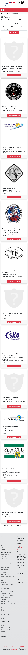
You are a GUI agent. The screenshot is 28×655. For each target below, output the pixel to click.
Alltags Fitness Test (5, 615)
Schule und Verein (5, 588)
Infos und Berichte (5, 633)
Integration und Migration (7, 563)
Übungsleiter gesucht (6, 639)
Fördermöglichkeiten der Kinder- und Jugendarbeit (7, 585)
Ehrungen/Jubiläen (5, 561)
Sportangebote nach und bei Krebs (8, 609)
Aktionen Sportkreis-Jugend (7, 576)
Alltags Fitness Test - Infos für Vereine (8, 617)
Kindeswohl (4, 582)
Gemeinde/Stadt (14, 23)
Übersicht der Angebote (7, 595)
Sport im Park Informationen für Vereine (8, 604)
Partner (3, 545)
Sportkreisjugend (5, 574)
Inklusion (3, 565)
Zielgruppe (22, 23)
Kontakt (22, 646)
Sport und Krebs (5, 607)
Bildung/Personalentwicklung (8, 556)
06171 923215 (22, 546)
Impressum (6, 646)
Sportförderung (5, 567)
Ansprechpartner (5, 623)
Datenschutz (15, 646)
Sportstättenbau (5, 569)
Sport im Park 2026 (5, 601)
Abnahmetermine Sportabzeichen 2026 (6, 626)
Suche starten (14, 32)
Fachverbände (4, 547)
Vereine (6, 13)
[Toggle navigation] (2, 10)
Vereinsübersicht (5, 641)
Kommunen (4, 543)
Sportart (3, 23)
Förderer (3, 549)
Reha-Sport (3, 612)
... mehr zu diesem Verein (14, 75)
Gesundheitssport (5, 593)
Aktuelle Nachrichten (6, 539)
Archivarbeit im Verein (6, 559)
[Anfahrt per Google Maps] (21, 543)
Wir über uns (4, 541)
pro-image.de (14, 649)
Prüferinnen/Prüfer (5, 629)
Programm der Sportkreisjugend (5, 579)
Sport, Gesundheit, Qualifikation (5, 598)
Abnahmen (3, 631)
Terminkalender (5, 554)
